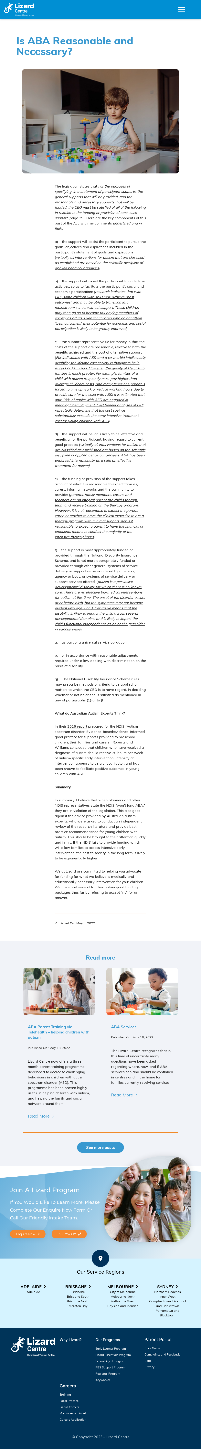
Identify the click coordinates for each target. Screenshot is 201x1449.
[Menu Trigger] (181, 9)
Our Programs (107, 1340)
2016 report (77, 726)
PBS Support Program (110, 1367)
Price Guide (152, 1348)
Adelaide (33, 1292)
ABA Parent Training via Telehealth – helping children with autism (59, 1032)
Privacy (149, 1367)
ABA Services (123, 1026)
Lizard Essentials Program (113, 1355)
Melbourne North (123, 1296)
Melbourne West (123, 1301)
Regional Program (107, 1373)
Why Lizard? (71, 1340)
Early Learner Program (110, 1348)
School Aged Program (110, 1361)
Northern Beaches (167, 1292)
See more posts (100, 1147)
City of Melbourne (123, 1292)
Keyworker (102, 1380)
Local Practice (69, 1401)
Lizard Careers (69, 1407)
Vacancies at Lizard (73, 1413)
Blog (147, 1361)
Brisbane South (78, 1296)
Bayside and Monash (122, 1306)
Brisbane (78, 1292)
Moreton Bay (78, 1306)
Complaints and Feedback (162, 1354)
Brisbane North (78, 1301)
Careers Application (73, 1419)
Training (65, 1394)
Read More (39, 1116)
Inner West (167, 1296)
